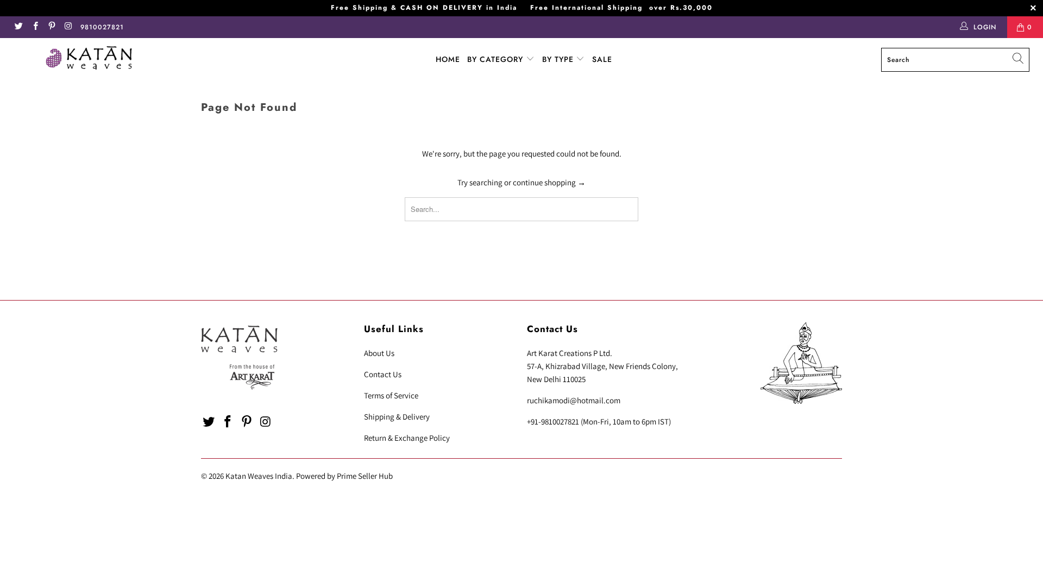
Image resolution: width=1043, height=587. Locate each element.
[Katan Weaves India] (89, 59)
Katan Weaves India (258, 476)
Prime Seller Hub (365, 476)
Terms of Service (391, 395)
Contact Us (382, 374)
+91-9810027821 (553, 421)
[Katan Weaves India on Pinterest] (51, 27)
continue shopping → (549, 182)
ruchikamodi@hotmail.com (573, 400)
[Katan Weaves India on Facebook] (34, 27)
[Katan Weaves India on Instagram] (67, 27)
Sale (602, 59)
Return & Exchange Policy (407, 438)
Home (448, 59)
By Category (496, 59)
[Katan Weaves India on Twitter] (18, 27)
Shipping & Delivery (397, 416)
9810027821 (102, 27)
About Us (379, 353)
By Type (559, 59)
